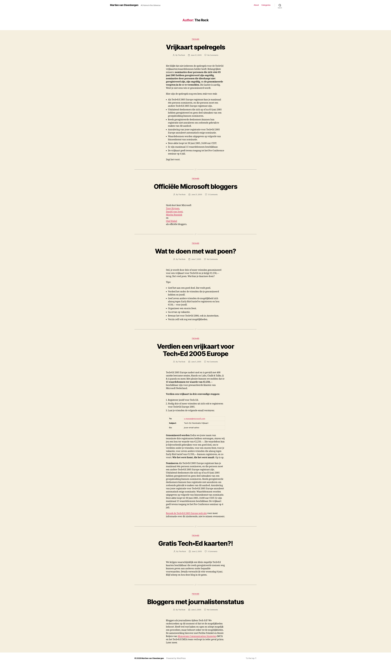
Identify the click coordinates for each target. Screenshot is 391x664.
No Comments (212, 55)
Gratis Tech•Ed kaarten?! (195, 543)
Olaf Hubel (171, 221)
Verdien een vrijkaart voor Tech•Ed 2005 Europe (195, 350)
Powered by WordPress (176, 658)
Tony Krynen (172, 208)
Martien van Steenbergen (124, 5)
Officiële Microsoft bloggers (195, 186)
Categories (266, 5)
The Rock (181, 55)
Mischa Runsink (174, 214)
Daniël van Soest (174, 211)
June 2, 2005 (197, 551)
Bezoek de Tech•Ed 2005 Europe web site (186, 513)
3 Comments (213, 194)
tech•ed (195, 39)
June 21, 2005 (196, 55)
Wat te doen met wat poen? (195, 251)
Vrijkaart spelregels (195, 47)
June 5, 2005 (196, 362)
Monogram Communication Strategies (197, 636)
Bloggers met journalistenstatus (195, 602)
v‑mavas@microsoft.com (194, 419)
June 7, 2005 (196, 259)
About (256, 5)
